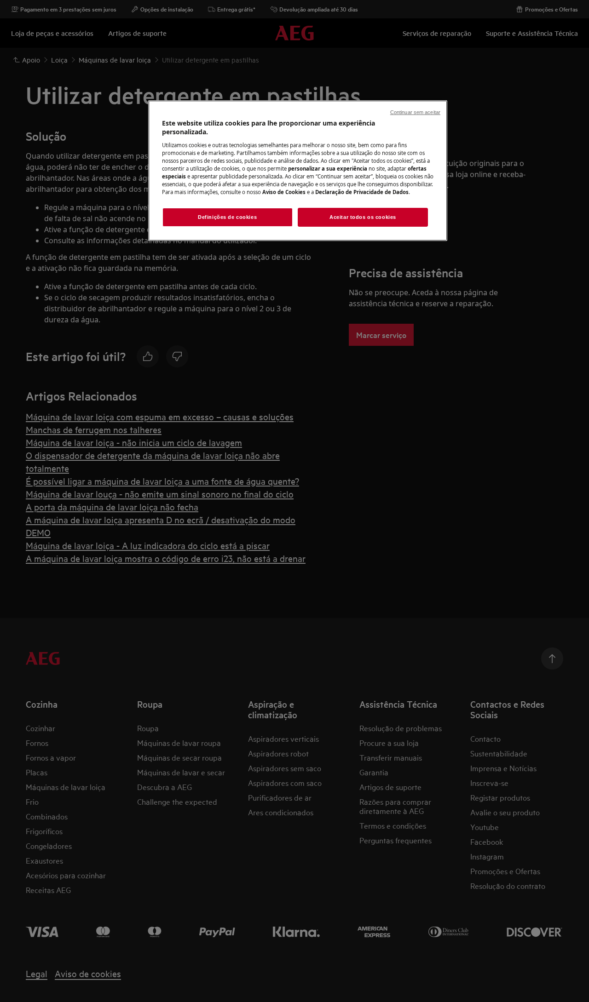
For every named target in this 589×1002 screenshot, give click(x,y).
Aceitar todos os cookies (362, 217)
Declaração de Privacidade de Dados (362, 192)
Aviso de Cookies (284, 192)
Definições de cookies (227, 217)
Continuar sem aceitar (415, 112)
